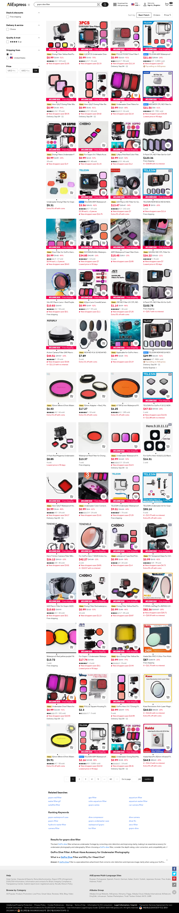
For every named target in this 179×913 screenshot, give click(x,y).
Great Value (46, 894)
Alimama (122, 894)
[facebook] (174, 869)
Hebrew (93, 881)
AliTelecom (166, 894)
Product (19, 894)
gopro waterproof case (58, 817)
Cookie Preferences (56, 905)
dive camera (134, 817)
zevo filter (133, 824)
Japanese (150, 879)
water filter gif (54, 801)
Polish (99, 881)
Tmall (126, 896)
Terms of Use (80, 905)
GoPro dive (62, 844)
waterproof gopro (96, 824)
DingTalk (93, 896)
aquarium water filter (138, 801)
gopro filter (53, 821)
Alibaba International (152, 894)
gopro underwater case (99, 821)
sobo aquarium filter (98, 801)
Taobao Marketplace (115, 896)
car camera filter (136, 805)
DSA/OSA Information (15, 881)
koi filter (92, 828)
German (124, 879)
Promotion (27, 894)
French (117, 879)
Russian (93, 879)
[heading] (61, 54)
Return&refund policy (42, 879)
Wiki (61, 894)
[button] (28, 4)
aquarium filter (135, 797)
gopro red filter (54, 797)
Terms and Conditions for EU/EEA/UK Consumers (44, 908)
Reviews (55, 894)
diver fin (132, 821)
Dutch (136, 879)
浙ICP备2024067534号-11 (58, 910)
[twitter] (174, 874)
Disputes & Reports (25, 879)
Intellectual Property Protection (19, 905)
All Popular (10, 894)
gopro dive (134, 828)
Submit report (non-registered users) (39, 884)
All (11, 54)
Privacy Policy (39, 905)
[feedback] (174, 885)
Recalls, (58, 884)
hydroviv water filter (57, 824)
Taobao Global (135, 896)
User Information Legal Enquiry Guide (82, 908)
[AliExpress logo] (16, 4)
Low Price (37, 894)
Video (70, 894)
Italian (130, 879)
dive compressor (96, 817)
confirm (148, 779)
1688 (149, 896)
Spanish (110, 879)
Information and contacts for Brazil (39, 881)
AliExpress (113, 894)
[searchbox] (66, 4)
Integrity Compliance (62, 881)
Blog (66, 894)
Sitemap (69, 905)
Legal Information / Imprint (125, 905)
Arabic (168, 879)
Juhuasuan (101, 896)
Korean (158, 879)
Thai (163, 879)
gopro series (94, 805)
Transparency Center (14, 884)
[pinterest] (174, 878)
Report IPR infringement (62, 879)
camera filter (53, 828)
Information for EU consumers (100, 905)
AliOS (144, 896)
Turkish (142, 879)
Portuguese (101, 879)
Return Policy (66, 884)
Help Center (11, 879)
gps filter (92, 797)
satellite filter (54, 805)
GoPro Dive (66, 857)
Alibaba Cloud (137, 894)
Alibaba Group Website (99, 894)
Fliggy (128, 894)
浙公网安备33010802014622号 (33, 910)
